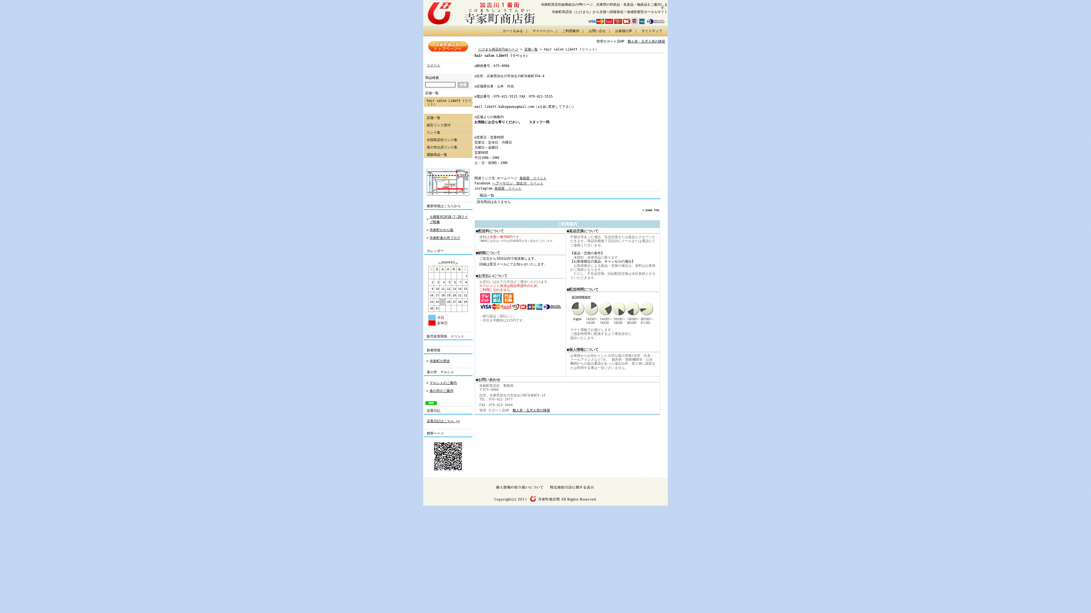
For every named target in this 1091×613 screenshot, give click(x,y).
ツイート (433, 65)
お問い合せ (597, 31)
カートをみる (513, 31)
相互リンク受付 (439, 125)
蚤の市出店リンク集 (442, 147)
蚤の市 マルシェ (440, 372)
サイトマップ (652, 31)
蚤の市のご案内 (441, 391)
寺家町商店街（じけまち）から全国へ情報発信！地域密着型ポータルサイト (610, 12)
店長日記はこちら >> (443, 421)
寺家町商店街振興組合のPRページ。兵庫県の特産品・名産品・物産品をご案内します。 (604, 6)
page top (652, 209)
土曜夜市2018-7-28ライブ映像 (449, 219)
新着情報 (435, 350)
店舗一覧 (432, 93)
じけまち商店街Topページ (498, 49)
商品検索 (432, 78)
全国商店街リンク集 (442, 140)
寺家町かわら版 (441, 230)
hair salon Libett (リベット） (449, 102)
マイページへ (542, 31)
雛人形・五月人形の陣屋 (646, 41)
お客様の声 (623, 31)
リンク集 (433, 133)
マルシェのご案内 (443, 383)
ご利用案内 (570, 31)
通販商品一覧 (437, 155)
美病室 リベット (533, 178)
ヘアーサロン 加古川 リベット (518, 183)
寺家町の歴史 (440, 361)
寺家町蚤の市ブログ (445, 238)
